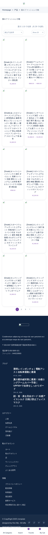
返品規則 (8, 496)
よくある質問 (10, 470)
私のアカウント (11, 453)
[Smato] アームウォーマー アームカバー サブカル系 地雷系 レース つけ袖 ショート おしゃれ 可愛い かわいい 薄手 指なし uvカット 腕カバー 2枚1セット (35, 71)
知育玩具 (8, 423)
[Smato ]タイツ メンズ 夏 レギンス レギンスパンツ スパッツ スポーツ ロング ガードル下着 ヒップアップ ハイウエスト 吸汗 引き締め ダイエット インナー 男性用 (13, 71)
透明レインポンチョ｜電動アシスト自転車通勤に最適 (29, 370)
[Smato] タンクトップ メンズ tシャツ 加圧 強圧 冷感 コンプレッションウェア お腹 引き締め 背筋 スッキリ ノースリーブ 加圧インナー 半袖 (35, 232)
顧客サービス (10, 501)
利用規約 (8, 492)
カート (7, 449)
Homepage (6, 10)
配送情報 (8, 488)
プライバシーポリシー (13, 484)
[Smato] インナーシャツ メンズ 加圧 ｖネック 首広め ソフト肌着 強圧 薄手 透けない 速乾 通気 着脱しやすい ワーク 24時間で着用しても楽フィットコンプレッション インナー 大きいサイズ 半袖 (35, 123)
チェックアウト (11, 466)
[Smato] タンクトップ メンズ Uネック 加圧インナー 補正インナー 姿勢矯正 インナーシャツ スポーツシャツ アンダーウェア (12, 284)
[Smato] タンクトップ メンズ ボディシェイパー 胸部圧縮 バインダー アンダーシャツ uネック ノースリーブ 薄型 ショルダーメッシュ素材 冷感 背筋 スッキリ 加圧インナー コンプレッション (35, 288)
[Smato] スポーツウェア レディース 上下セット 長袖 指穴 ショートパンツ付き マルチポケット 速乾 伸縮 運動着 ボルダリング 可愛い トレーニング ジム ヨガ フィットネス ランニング (13, 235)
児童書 (7, 435)
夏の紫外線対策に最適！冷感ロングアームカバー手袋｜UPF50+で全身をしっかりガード (29, 384)
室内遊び (8, 431)
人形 (7, 419)
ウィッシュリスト (12, 462)
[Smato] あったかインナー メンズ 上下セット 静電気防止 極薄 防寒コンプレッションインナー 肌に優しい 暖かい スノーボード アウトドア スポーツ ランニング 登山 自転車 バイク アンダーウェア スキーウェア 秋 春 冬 (13, 126)
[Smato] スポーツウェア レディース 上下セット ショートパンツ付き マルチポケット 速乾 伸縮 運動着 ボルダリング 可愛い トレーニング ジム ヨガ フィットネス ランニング (35, 181)
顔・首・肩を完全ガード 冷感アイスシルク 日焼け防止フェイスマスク (29, 399)
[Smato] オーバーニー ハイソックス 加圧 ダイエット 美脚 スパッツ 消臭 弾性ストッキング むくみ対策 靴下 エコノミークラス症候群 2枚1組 (13, 179)
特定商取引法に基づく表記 (15, 505)
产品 (16, 10)
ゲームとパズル (11, 427)
